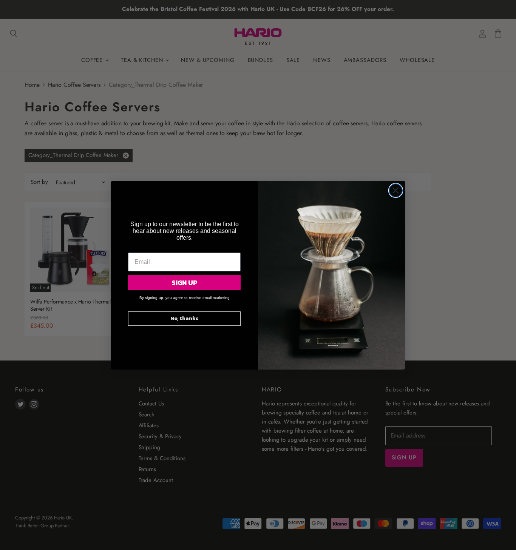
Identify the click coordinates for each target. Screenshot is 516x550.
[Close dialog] (395, 190)
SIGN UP (184, 282)
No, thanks (184, 318)
